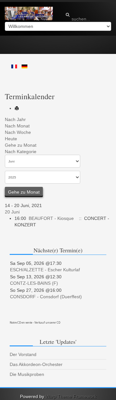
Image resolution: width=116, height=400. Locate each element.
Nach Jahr (15, 119)
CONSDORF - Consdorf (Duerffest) (46, 296)
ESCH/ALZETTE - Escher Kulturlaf (45, 269)
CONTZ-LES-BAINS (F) (34, 283)
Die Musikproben (27, 374)
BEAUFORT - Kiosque (51, 218)
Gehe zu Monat (20, 145)
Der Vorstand (23, 354)
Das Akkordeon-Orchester (36, 364)
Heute (11, 138)
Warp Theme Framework (70, 396)
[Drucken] (17, 108)
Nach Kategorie (20, 151)
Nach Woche (18, 132)
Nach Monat (17, 125)
